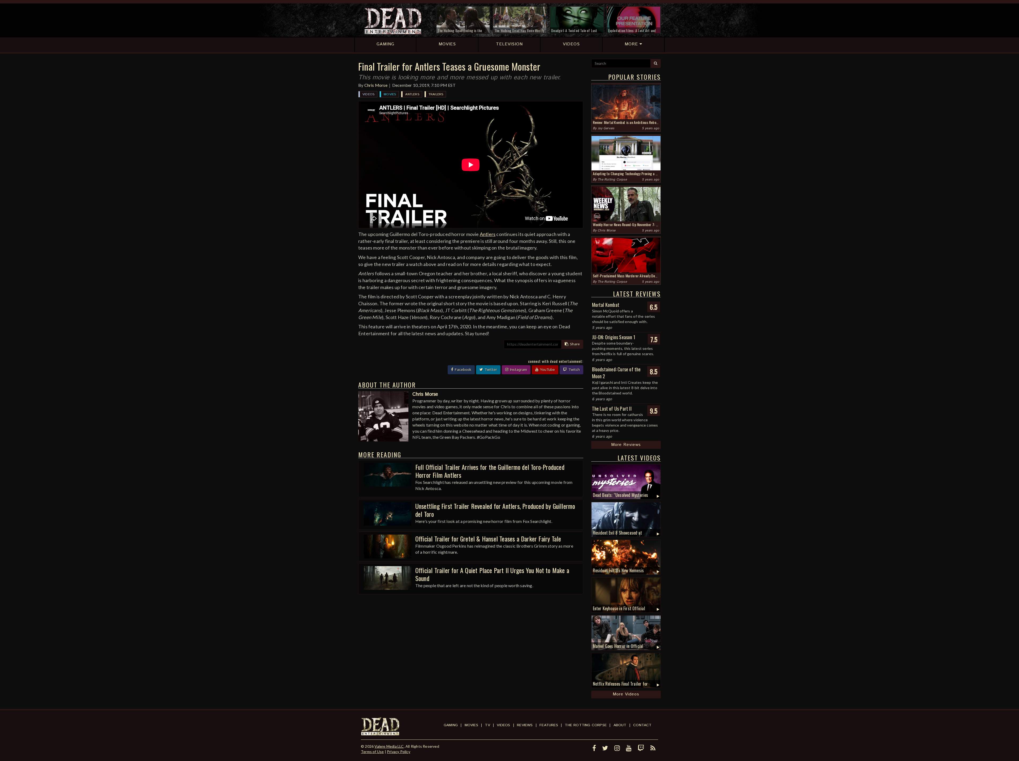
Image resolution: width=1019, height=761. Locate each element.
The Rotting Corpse (612, 179)
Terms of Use (372, 751)
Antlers (412, 94)
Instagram (518, 369)
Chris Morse (375, 85)
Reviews (525, 725)
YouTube (547, 369)
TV (487, 725)
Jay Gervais (606, 128)
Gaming (451, 725)
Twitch (573, 369)
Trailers (436, 94)
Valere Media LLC (389, 746)
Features (548, 725)
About (620, 725)
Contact (642, 725)
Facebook (462, 369)
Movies (390, 94)
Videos (368, 94)
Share (574, 344)
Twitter (490, 369)
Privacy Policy (398, 751)
